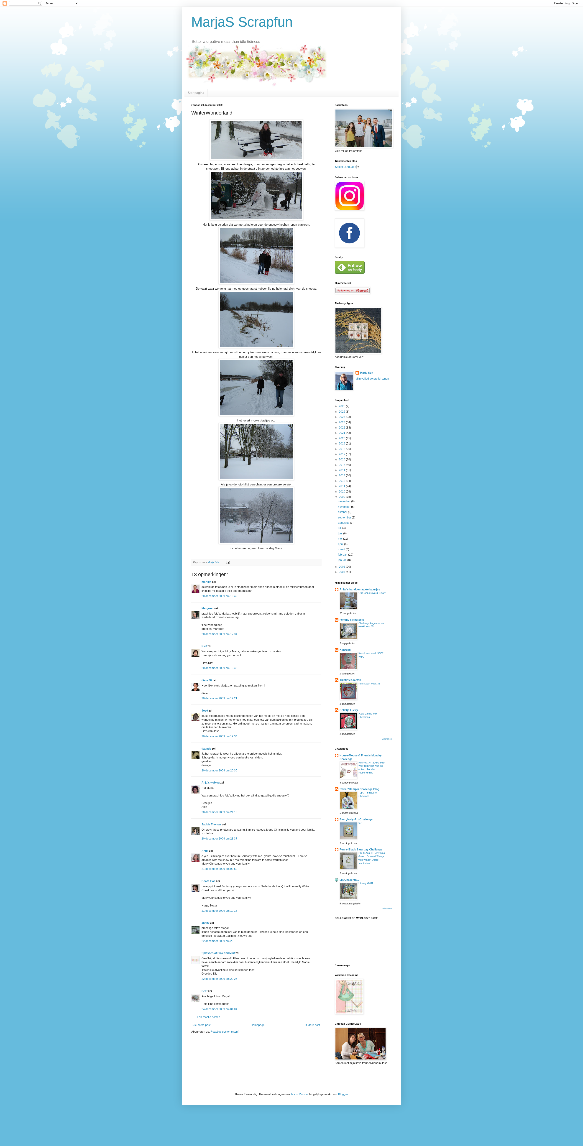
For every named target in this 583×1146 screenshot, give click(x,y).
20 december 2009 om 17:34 (219, 634)
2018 (342, 449)
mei (340, 538)
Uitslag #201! (365, 883)
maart (342, 549)
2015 (342, 465)
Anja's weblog (211, 782)
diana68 (207, 680)
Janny (206, 922)
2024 (342, 417)
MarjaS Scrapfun (242, 22)
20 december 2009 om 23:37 (219, 838)
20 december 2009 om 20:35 (219, 770)
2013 (342, 475)
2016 (342, 459)
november (344, 506)
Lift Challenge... (349, 879)
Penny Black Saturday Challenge (361, 849)
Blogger (343, 1094)
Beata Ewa (208, 881)
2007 (342, 572)
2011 (342, 486)
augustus (344, 522)
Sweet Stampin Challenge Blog (359, 789)
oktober (343, 512)
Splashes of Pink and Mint (218, 953)
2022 (342, 427)
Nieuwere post (201, 1025)
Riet (204, 646)
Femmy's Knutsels (352, 619)
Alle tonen (387, 739)
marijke (206, 582)
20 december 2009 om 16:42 (219, 596)
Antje (205, 850)
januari (342, 560)
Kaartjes (345, 649)
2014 (342, 470)
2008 (342, 566)
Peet (204, 991)
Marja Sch (366, 372)
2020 (342, 438)
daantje (206, 748)
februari (343, 554)
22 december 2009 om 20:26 (219, 978)
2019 (342, 443)
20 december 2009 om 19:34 (219, 736)
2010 (342, 491)
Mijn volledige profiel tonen (372, 378)
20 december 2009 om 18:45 (219, 668)
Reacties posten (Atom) (224, 1031)
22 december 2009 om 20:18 (219, 941)
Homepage (258, 1025)
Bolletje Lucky (349, 710)
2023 (342, 422)
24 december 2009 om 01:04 (219, 1009)
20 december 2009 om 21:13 (219, 812)
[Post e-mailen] (227, 562)
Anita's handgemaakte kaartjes (360, 589)
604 (360, 823)
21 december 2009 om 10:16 (219, 910)
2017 (342, 454)
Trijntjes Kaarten (350, 680)
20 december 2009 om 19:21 (219, 698)
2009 (342, 496)
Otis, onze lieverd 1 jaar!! (372, 593)
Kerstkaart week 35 (369, 683)
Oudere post (312, 1025)
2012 (342, 480)
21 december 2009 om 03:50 (219, 868)
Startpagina (196, 92)
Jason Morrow (299, 1094)
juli (340, 528)
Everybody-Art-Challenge (356, 819)
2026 (342, 406)
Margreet (207, 608)
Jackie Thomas (211, 824)
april (341, 544)
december (344, 501)
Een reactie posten (208, 1017)
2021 (342, 432)
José (205, 710)
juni (340, 533)
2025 (342, 411)
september (345, 517)
